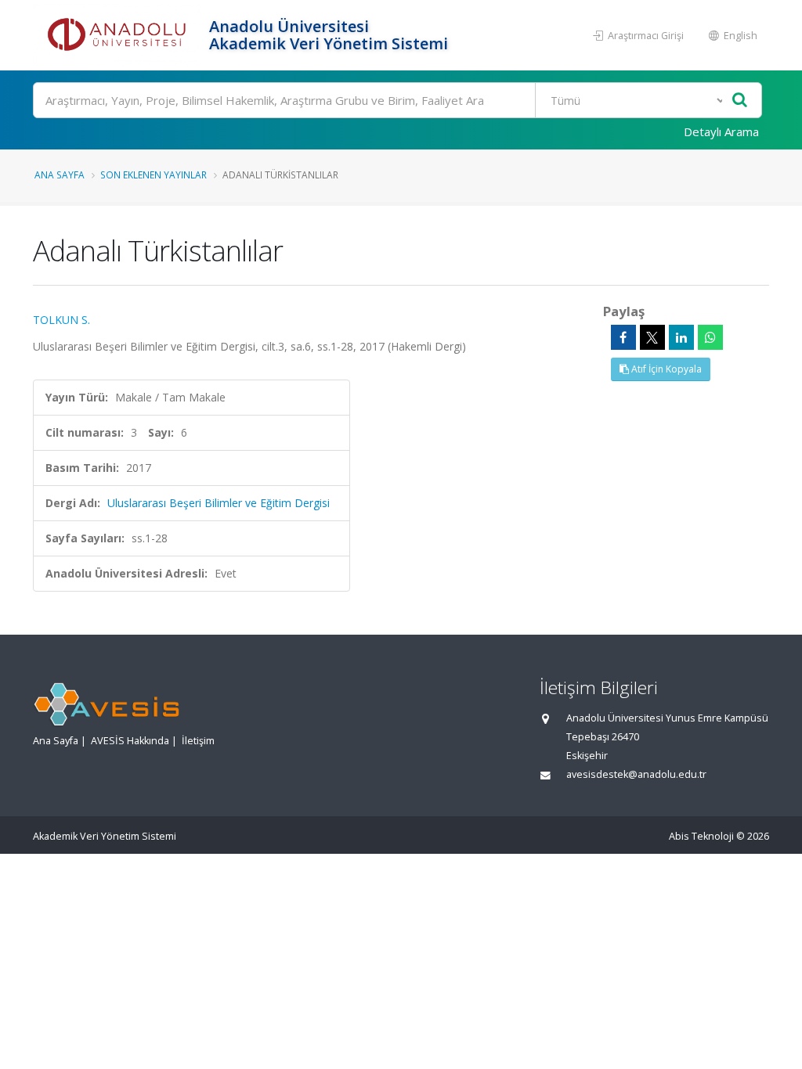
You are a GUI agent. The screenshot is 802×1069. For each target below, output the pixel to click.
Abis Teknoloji (701, 836)
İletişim (198, 740)
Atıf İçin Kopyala (665, 369)
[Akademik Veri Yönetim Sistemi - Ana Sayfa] (119, 35)
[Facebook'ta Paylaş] (623, 337)
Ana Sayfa (59, 174)
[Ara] (739, 100)
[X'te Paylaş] (652, 337)
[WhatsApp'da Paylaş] (710, 337)
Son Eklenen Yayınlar (153, 174)
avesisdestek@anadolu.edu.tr (636, 774)
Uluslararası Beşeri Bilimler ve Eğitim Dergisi (218, 502)
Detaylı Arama (721, 131)
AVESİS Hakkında (130, 740)
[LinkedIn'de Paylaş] (681, 337)
